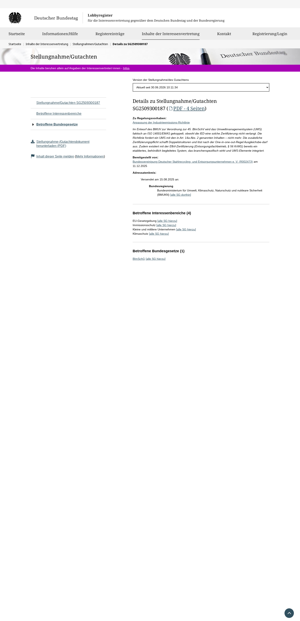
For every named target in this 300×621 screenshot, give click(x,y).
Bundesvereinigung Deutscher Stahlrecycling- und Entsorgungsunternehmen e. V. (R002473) (193, 161)
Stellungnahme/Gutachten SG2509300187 (68, 102)
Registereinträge (110, 33)
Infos (126, 68)
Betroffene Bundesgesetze (57, 124)
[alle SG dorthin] (180, 194)
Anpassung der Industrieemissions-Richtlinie (161, 122)
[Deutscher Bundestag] (46, 17)
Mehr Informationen (90, 156)
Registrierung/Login (269, 33)
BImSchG (139, 258)
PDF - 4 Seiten (189, 108)
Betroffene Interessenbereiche (59, 113)
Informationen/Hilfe (60, 33)
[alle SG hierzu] (167, 220)
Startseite (17, 33)
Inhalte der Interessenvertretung (171, 33)
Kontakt (224, 33)
